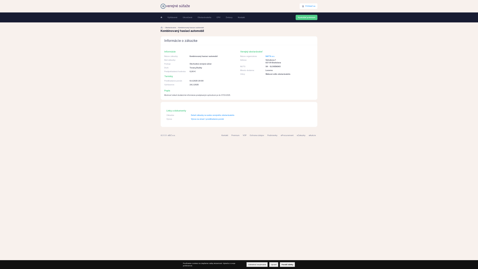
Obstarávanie (170, 27)
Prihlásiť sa (310, 6)
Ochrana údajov (257, 135)
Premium (235, 135)
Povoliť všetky (287, 265)
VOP (244, 135)
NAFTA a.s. (270, 56)
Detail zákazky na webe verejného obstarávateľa (212, 115)
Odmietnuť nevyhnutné (257, 265)
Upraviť (274, 265)
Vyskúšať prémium (306, 17)
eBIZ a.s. (171, 135)
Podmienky (272, 135)
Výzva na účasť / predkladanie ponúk (207, 119)
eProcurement (287, 135)
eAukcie (312, 135)
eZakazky (301, 135)
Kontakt (224, 135)
